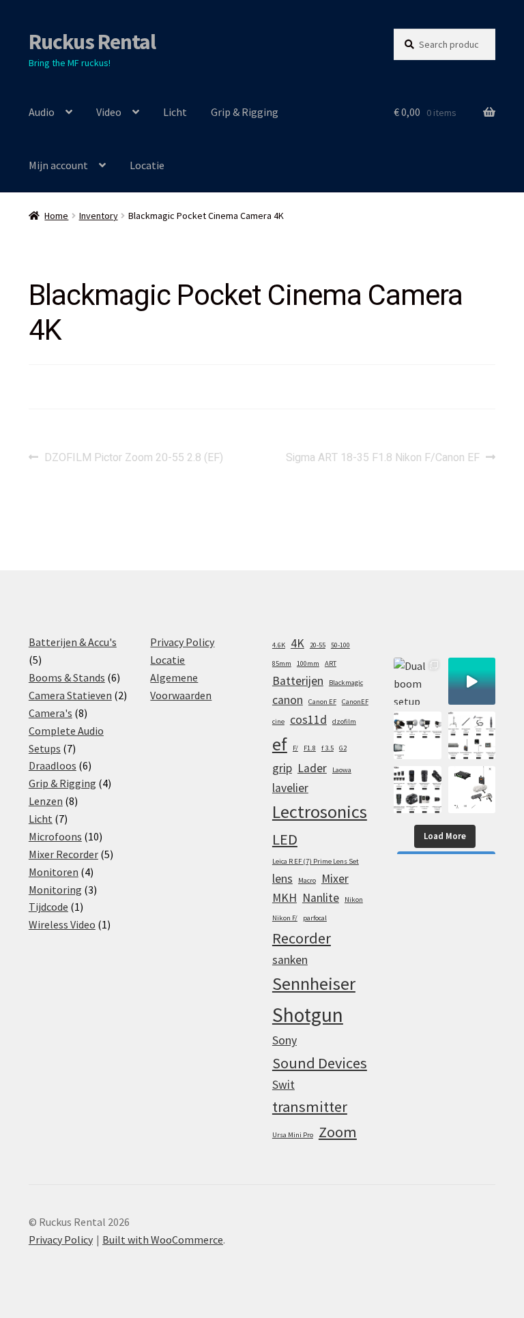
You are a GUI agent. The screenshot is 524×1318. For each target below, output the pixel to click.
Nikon (354, 899)
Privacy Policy (182, 642)
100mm (308, 663)
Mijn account (58, 165)
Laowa (341, 769)
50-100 (340, 645)
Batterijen (297, 680)
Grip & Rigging (244, 112)
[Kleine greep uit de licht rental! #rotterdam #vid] (417, 735)
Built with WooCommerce (162, 1239)
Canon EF (322, 701)
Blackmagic (346, 682)
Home (56, 215)
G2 (343, 748)
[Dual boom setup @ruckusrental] (417, 681)
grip (282, 768)
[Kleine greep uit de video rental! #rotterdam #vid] (417, 789)
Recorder (301, 938)
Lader (312, 768)
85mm (281, 663)
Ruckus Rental (92, 41)
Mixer (335, 878)
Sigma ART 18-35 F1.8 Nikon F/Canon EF (383, 458)
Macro (307, 880)
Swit (283, 1084)
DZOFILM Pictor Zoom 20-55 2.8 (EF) (133, 458)
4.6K (278, 645)
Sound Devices (319, 1062)
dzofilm (344, 721)
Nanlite (320, 897)
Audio (42, 112)
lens (282, 878)
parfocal (315, 917)
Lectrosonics (319, 811)
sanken (290, 959)
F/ (295, 748)
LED (284, 839)
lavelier (290, 787)
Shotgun (307, 1014)
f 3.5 (327, 748)
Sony (284, 1040)
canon (287, 699)
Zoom (338, 1131)
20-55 (317, 645)
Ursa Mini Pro (292, 1134)
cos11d (308, 719)
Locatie (147, 165)
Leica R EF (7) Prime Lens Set (315, 861)
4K (297, 643)
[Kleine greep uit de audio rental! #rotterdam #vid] (471, 735)
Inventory (98, 215)
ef (279, 744)
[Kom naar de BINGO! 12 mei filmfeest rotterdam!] (471, 681)
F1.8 (310, 748)
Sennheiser (313, 983)
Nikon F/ (284, 917)
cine (278, 721)
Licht (175, 112)
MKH (284, 897)
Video (108, 112)
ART (330, 663)
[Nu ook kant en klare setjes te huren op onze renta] (471, 789)
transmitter (309, 1106)
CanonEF (355, 701)
